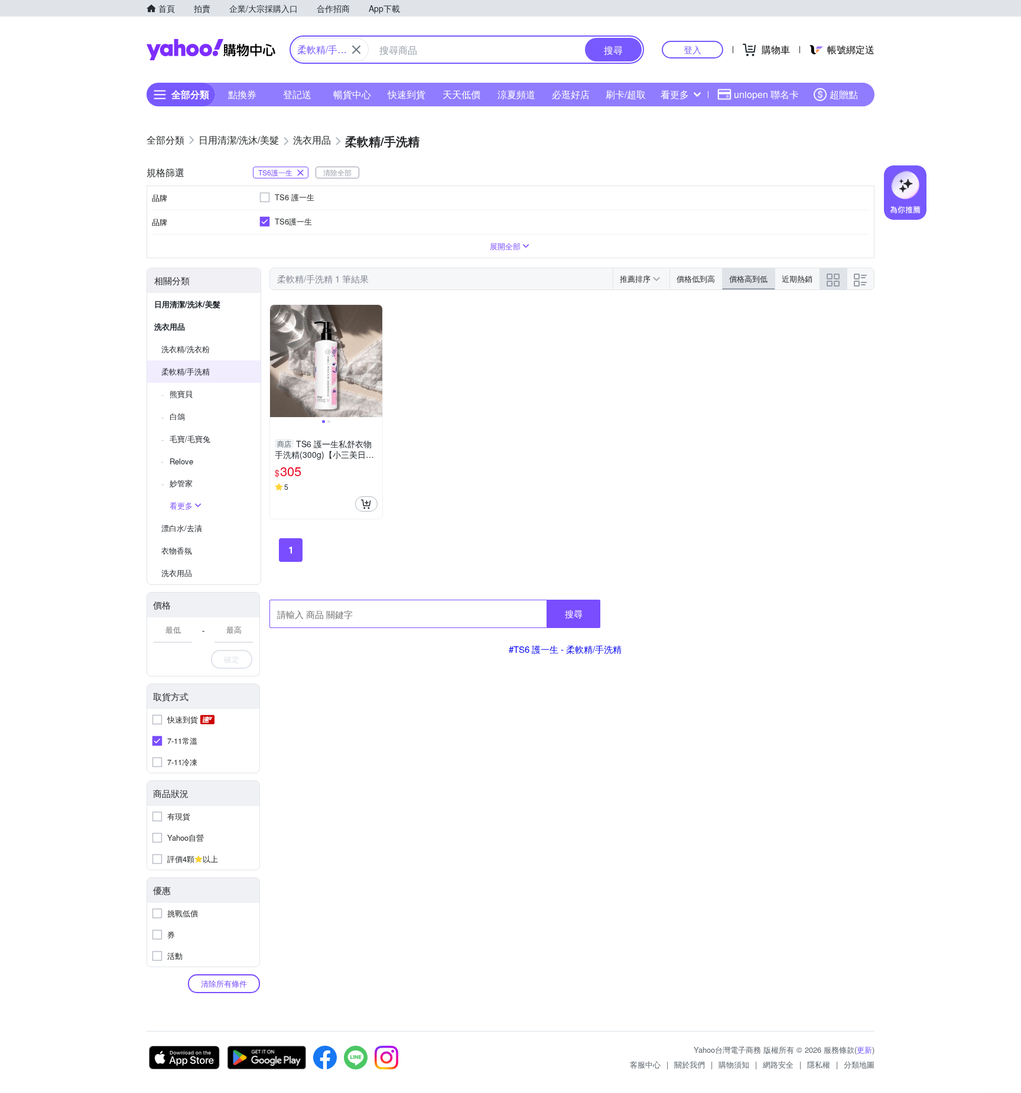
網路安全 (778, 1064)
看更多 (675, 94)
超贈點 (844, 94)
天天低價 (461, 94)
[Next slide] (374, 361)
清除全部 (337, 172)
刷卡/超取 (626, 94)
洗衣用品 (169, 326)
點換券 (242, 94)
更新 (864, 1049)
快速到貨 (406, 94)
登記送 (297, 94)
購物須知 (733, 1064)
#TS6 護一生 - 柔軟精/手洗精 (565, 649)
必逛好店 (571, 94)
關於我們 (689, 1064)
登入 (692, 49)
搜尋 (574, 613)
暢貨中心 (352, 94)
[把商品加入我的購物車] (366, 504)
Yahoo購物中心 (211, 49)
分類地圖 (859, 1064)
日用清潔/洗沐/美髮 (187, 304)
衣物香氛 (176, 550)
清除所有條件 (224, 983)
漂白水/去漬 (181, 528)
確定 (231, 659)
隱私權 (818, 1064)
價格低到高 (696, 278)
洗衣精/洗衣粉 (185, 348)
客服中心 (645, 1064)
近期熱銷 (797, 278)
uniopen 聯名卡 (766, 94)
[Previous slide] (277, 361)
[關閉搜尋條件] (356, 50)
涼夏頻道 (516, 94)
